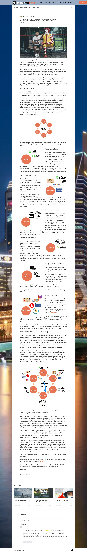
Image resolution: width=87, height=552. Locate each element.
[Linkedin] (72, 531)
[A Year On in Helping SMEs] (23, 493)
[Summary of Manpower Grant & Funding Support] (43, 493)
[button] (71, 7)
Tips (38, 7)
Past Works (32, 7)
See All (71, 485)
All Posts (16, 7)
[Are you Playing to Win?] (64, 493)
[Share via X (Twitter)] (23, 474)
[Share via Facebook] (20, 474)
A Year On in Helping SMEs (22, 500)
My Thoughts (23, 7)
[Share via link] (30, 474)
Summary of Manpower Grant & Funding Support (43, 501)
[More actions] (66, 16)
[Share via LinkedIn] (26, 474)
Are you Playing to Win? (63, 500)
